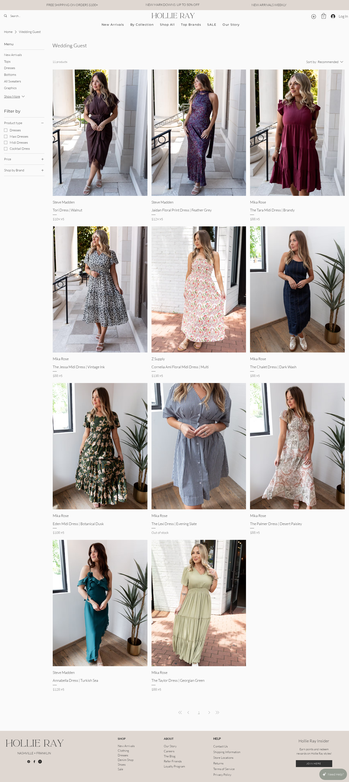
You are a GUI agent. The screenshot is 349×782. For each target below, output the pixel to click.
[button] (323, 16)
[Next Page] (209, 712)
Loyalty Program (174, 766)
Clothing (123, 750)
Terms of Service (223, 769)
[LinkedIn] (40, 761)
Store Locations (223, 758)
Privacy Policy (222, 775)
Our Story (170, 746)
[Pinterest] (28, 761)
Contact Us (220, 746)
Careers (169, 751)
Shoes (121, 764)
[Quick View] (100, 133)
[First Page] (180, 712)
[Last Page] (217, 712)
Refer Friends (173, 761)
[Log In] (332, 16)
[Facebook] (34, 761)
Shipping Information (223, 752)
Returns (218, 763)
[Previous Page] (188, 712)
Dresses (123, 755)
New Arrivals (126, 746)
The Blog (170, 756)
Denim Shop (126, 760)
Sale (120, 769)
